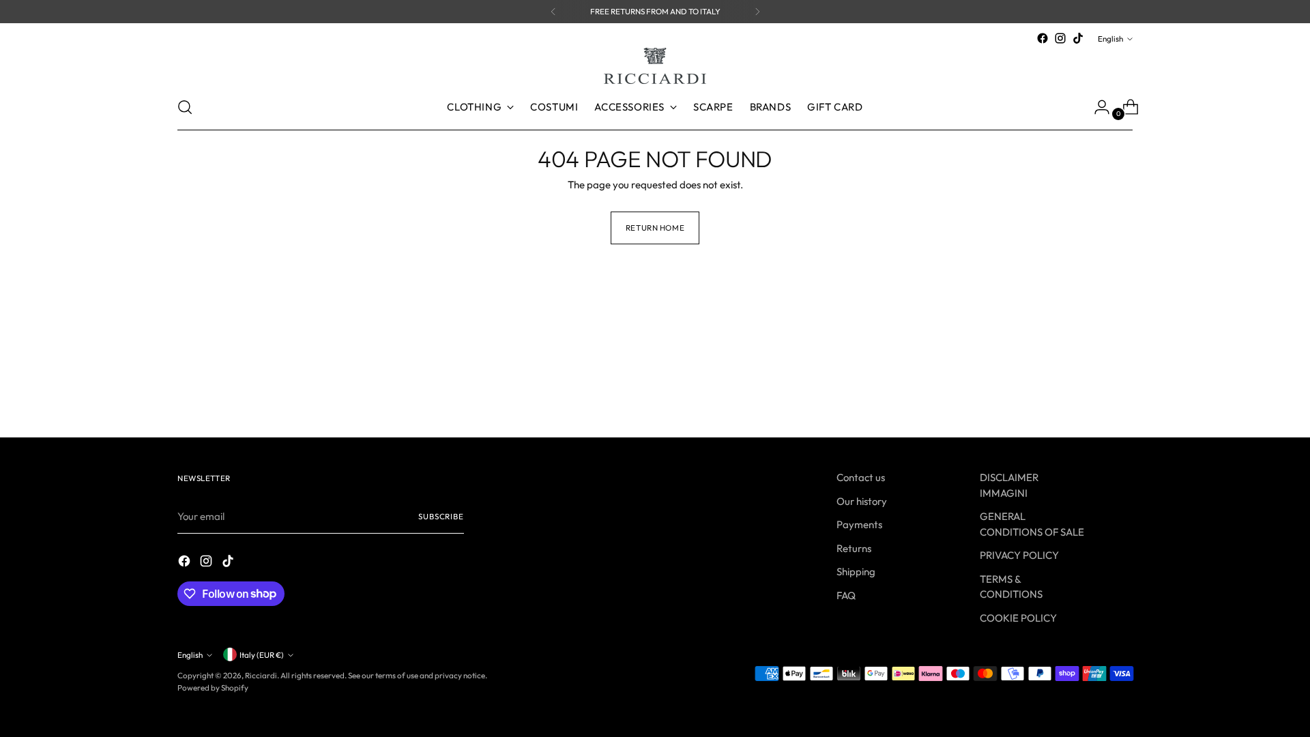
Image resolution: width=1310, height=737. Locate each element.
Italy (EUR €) (261, 655)
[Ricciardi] (655, 66)
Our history (861, 501)
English (1110, 38)
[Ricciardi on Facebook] (1042, 38)
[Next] (757, 11)
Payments (859, 524)
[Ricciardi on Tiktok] (1078, 38)
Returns (853, 548)
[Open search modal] (185, 107)
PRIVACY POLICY (1019, 555)
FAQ (846, 595)
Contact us (860, 477)
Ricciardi (261, 675)
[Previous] (553, 11)
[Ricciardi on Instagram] (1060, 38)
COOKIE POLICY (1018, 617)
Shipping (855, 571)
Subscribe (441, 516)
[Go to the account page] (1096, 107)
